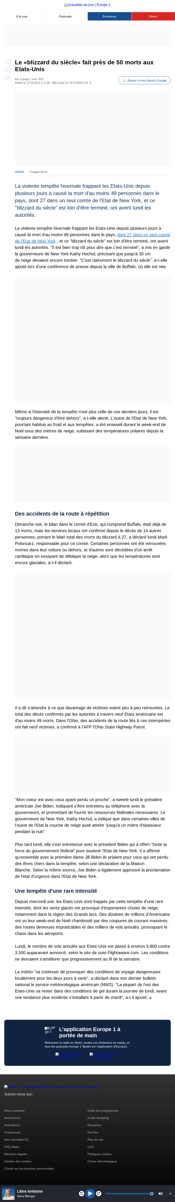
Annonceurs (12, 1118)
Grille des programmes (103, 1110)
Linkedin (43, 1102)
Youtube (28, 1102)
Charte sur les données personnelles (29, 1168)
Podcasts (65, 16)
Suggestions (38, 171)
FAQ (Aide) (11, 1147)
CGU (91, 1147)
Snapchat (36, 1102)
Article (19, 171)
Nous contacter (14, 1110)
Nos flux (93, 1132)
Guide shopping (98, 1118)
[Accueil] (87, 5)
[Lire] (90, 1193)
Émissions (109, 16)
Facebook (21, 1102)
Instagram (14, 1102)
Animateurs (12, 1125)
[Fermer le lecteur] (170, 1193)
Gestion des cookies (18, 1161)
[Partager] (7, 62)
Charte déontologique (102, 1161)
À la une (21, 16)
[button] (160, 1193)
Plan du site (95, 1139)
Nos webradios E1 (16, 1139)
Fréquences (12, 1132)
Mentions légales (15, 1154)
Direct (153, 16)
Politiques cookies (100, 1154)
